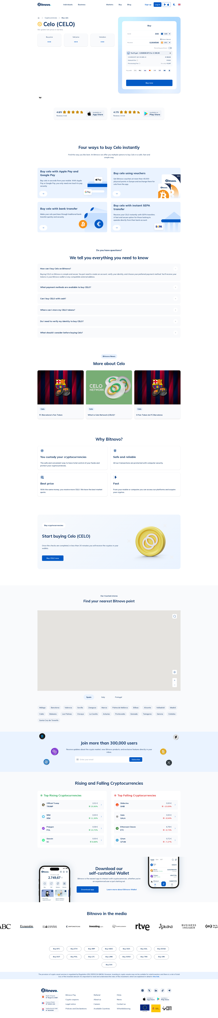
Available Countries (102, 1008)
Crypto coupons (72, 999)
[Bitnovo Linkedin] (156, 990)
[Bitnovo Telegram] (169, 990)
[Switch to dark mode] (174, 4)
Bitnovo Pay (71, 995)
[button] (179, 4)
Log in (157, 4)
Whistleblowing (123, 1008)
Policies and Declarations (76, 1008)
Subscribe (136, 759)
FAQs (119, 995)
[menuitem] (68, 4)
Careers (97, 1004)
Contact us (121, 1004)
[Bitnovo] (44, 4)
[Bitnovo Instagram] (142, 990)
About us (97, 999)
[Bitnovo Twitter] (149, 990)
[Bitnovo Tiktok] (162, 990)
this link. (156, 977)
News (119, 999)
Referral (97, 995)
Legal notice (71, 1004)
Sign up (148, 4)
